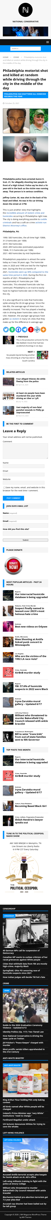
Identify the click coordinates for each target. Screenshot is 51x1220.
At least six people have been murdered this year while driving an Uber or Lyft (30, 395)
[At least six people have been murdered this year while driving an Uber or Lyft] (8, 396)
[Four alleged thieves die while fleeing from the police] (8, 382)
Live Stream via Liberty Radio (25, 846)
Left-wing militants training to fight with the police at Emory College (24, 1182)
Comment (7, 441)
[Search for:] (25, 48)
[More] (43, 329)
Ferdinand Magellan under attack (19, 1119)
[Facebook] (18, 329)
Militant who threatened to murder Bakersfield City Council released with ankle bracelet (24, 1190)
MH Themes (26, 1217)
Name (5, 462)
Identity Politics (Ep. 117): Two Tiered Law (23, 1031)
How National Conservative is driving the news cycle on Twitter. (23, 1037)
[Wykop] (37, 329)
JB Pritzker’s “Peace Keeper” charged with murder (23, 1043)
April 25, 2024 (23, 385)
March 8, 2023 (23, 416)
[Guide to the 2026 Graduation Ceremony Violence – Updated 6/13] (25, 1005)
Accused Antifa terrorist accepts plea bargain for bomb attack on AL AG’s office (25, 1175)
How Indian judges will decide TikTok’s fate (24, 977)
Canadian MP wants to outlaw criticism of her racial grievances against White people (25, 958)
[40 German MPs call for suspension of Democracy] (25, 931)
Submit (25, 540)
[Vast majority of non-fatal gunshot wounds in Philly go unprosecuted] (8, 410)
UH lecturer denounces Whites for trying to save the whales (24, 1125)
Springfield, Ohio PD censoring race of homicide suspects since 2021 (21, 971)
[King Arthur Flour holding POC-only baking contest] (25, 1080)
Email (5, 471)
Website (6, 479)
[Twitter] (6, 329)
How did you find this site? (16, 529)
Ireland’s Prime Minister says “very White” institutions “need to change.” (23, 1114)
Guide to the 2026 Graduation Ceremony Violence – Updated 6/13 (22, 1026)
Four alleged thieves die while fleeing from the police (30, 380)
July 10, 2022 (22, 401)
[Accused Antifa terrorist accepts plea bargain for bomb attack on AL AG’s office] (25, 1155)
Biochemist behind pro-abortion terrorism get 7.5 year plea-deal (25, 1198)
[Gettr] (31, 329)
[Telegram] (24, 329)
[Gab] (12, 329)
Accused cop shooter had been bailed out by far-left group (24, 1205)
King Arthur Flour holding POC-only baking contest (24, 1101)
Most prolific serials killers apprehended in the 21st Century (24, 1050)
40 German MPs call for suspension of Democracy (21, 951)
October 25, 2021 (12, 103)
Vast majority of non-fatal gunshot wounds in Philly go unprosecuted (30, 410)
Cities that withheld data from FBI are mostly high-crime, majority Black (25, 965)
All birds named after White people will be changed (23, 1107)
